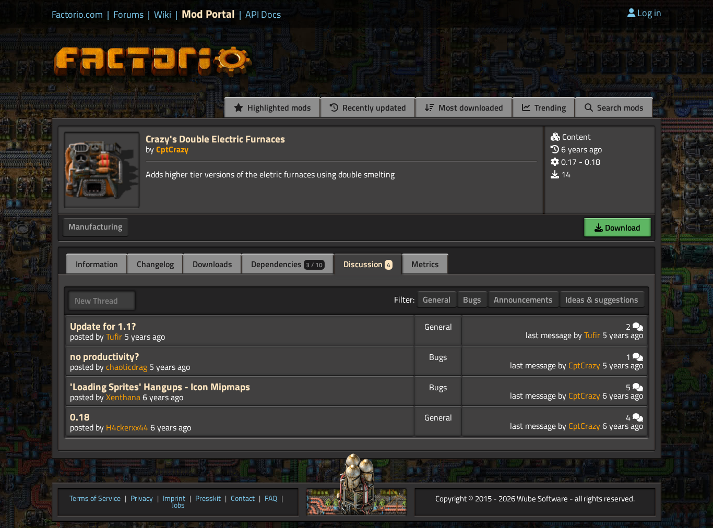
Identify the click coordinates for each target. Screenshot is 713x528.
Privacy (141, 498)
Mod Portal (208, 13)
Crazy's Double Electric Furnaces (215, 138)
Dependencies (287, 264)
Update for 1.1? (103, 326)
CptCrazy (172, 149)
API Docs (263, 14)
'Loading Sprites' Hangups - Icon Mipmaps (160, 386)
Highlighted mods (278, 107)
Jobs (178, 505)
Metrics (425, 264)
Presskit (208, 498)
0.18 (80, 417)
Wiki (162, 14)
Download (621, 227)
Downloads (212, 264)
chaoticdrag (126, 367)
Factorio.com (77, 14)
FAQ (271, 498)
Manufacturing (95, 226)
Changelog (155, 264)
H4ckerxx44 (127, 427)
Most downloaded (469, 107)
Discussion (366, 264)
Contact (243, 498)
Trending (549, 107)
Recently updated (373, 107)
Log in (649, 13)
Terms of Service (95, 498)
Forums (128, 14)
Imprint (174, 498)
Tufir (114, 336)
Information (97, 264)
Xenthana (123, 397)
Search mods (619, 107)
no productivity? (104, 356)
